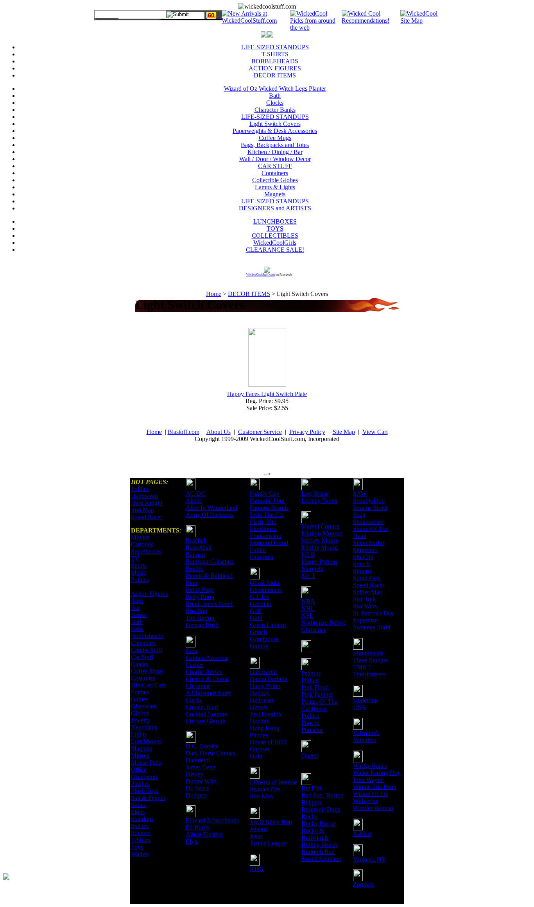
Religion (312, 802)
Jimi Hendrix (266, 714)
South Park (366, 578)
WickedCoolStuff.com (260, 274)
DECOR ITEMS (275, 75)
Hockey (259, 721)
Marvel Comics (320, 526)
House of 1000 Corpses (268, 746)
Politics (140, 489)
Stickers (141, 833)
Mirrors (140, 755)
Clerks (194, 700)
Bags (137, 600)
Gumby (259, 646)
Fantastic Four (267, 500)
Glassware (144, 706)
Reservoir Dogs (320, 809)
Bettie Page (200, 589)
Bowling (196, 611)
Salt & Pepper (148, 797)
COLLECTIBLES (275, 235)
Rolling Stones (319, 844)
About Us (218, 431)
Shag (359, 514)
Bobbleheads (147, 636)
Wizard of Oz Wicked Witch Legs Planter (275, 88)
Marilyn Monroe (321, 533)
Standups (142, 819)
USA (359, 707)
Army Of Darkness (209, 514)
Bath (275, 95)
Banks (139, 614)
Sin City (363, 557)
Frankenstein (265, 535)
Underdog (365, 700)
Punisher (312, 729)
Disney (194, 774)
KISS (256, 869)
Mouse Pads (146, 762)
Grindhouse (264, 639)
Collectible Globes (275, 180)
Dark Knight (146, 503)
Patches (140, 783)
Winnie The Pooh (374, 786)
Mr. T (308, 575)
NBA (308, 601)
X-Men (362, 833)
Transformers (369, 674)
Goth (256, 618)
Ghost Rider (265, 582)
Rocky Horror (318, 823)
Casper (194, 664)
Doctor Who (201, 781)
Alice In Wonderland (211, 507)
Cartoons (142, 544)
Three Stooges (371, 660)
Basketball (198, 547)
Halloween (144, 496)
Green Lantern (268, 625)
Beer (191, 582)
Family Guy (265, 493)
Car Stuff (142, 657)
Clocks (274, 102)
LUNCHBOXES (275, 221)
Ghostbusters (266, 589)
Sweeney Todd (371, 627)
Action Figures (149, 593)
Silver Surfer (368, 543)
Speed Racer (146, 517)
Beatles (195, 568)
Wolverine (365, 801)
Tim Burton (200, 618)
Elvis (192, 841)
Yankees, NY (369, 859)
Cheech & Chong (207, 679)
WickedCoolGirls (274, 242)
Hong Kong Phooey (265, 732)
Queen (309, 755)
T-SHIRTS (275, 54)
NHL (308, 608)
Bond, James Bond (209, 603)
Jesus (256, 836)
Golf (255, 611)
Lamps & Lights (275, 187)
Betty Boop (200, 596)
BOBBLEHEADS (274, 61)
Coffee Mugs (275, 137)
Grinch (258, 632)
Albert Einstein (204, 834)
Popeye (310, 722)
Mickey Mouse (320, 540)
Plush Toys (144, 790)
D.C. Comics (202, 746)
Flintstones (263, 528)
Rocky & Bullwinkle (315, 834)
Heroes (258, 707)
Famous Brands (269, 507)
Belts (137, 629)
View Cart (375, 431)
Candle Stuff (146, 650)
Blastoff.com (183, 431)
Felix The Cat (267, 514)
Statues (140, 826)
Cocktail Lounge (206, 714)
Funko (258, 550)
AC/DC (195, 493)
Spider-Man (367, 592)
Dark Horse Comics (210, 753)
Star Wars (365, 606)
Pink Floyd (315, 687)
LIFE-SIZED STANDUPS (275, 47)
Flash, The (263, 521)
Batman (195, 554)
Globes (140, 713)
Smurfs (362, 564)
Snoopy (362, 571)
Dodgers (196, 795)
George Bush (202, 625)
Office (139, 769)
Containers (275, 173)
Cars (191, 650)
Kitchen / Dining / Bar (275, 152)
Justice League (268, 843)
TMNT (362, 667)
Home (213, 293)
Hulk (256, 756)
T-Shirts (141, 840)
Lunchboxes (146, 741)
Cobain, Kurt (202, 707)
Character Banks (275, 109)
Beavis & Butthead (209, 575)
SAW (360, 493)
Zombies (364, 884)
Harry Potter (265, 686)
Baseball (196, 540)
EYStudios (49, 882)
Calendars (143, 643)
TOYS (275, 228)
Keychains (144, 727)
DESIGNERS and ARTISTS (275, 208)
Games (139, 699)
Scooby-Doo (369, 500)
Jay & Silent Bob (271, 822)
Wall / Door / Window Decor (275, 159)
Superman (365, 620)
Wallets (140, 854)
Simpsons (365, 550)
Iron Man (142, 510)
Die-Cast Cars (148, 685)
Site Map (344, 431)
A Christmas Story (208, 693)
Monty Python (319, 561)
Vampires (364, 740)
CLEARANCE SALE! (275, 249)
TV (135, 558)
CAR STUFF (275, 166)
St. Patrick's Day (373, 613)
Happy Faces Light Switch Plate (267, 394)
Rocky (309, 816)
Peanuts (311, 673)
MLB (308, 554)
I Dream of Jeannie (273, 782)
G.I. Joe (259, 596)
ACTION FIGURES (275, 68)
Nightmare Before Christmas (323, 626)
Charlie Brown (204, 672)
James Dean (200, 767)
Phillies (310, 680)
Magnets (274, 194)
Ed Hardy (198, 827)
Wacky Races (370, 765)
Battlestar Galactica (209, 561)
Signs (138, 811)
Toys (137, 847)
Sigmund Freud (269, 543)
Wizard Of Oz (370, 793)
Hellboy (260, 693)
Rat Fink (312, 788)
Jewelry (140, 720)
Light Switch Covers (275, 123)
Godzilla (260, 603)
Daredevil (198, 760)
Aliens (194, 500)
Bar (135, 607)
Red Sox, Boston (322, 795)
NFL (307, 615)
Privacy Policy (307, 431)
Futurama (261, 557)
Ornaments (144, 776)
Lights (139, 734)
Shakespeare (368, 521)
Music (138, 572)
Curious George (205, 721)
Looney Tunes (319, 500)
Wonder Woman (373, 808)
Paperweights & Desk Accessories (275, 130)
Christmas (198, 686)
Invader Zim (265, 789)
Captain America (206, 657)
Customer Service (260, 431)
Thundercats (368, 653)
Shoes (138, 804)
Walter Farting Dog (377, 772)
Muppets (312, 568)
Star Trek (364, 599)
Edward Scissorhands (212, 820)
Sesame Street (370, 507)
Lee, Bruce (315, 493)
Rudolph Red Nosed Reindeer (321, 855)
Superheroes (146, 551)
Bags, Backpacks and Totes (275, 145)
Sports (139, 565)
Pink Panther (317, 694)
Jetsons (258, 829)
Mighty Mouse (319, 547)
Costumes (143, 678)
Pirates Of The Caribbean (319, 705)
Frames (140, 692)
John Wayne (368, 779)
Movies (140, 537)
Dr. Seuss (197, 788)
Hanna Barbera (268, 679)
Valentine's (366, 733)
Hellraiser (262, 700)
